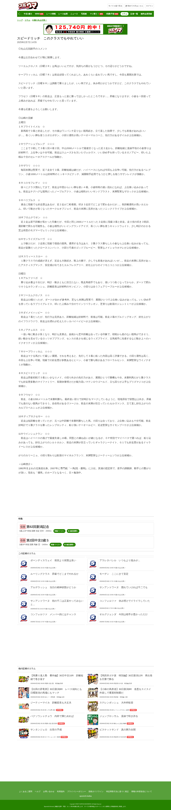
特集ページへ (59, 531)
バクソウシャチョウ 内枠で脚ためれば (52, 716)
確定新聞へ (74, 531)
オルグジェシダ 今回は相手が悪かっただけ (124, 614)
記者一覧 (134, 14)
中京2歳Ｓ (28, 14)
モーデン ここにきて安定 (114, 574)
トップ (20, 20)
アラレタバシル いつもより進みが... (120, 560)
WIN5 (39, 14)
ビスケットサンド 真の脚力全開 (118, 729)
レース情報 (51, 14)
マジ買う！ (96, 14)
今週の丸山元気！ (39, 20)
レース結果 (63, 14)
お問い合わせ (48, 791)
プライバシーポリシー (76, 791)
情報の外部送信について (141, 791)
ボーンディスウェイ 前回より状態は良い (53, 560)
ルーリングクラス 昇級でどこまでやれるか (54, 574)
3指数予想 (112, 14)
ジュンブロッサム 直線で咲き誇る (119, 716)
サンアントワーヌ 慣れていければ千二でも (124, 587)
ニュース (74, 14)
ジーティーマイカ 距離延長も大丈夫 (50, 702)
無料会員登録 (146, 14)
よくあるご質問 (25, 791)
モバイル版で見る (115, 6)
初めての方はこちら (135, 6)
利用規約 (61, 791)
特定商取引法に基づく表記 (117, 791)
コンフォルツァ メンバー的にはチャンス (53, 614)
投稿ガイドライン (96, 791)
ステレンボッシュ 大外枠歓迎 (116, 702)
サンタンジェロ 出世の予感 (46, 729)
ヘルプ (37, 791)
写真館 (84, 14)
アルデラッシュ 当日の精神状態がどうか (53, 587)
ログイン (149, 6)
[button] (19, 14)
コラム (124, 14)
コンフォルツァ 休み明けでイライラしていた (125, 601)
